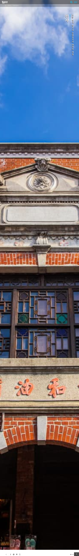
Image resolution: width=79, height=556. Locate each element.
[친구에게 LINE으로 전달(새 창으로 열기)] (16, 554)
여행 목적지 (16, 5)
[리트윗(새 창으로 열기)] (13, 554)
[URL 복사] (19, 554)
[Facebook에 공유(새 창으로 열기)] (10, 554)
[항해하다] (75, 2)
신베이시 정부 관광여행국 (5, 2)
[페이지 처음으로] (76, 554)
